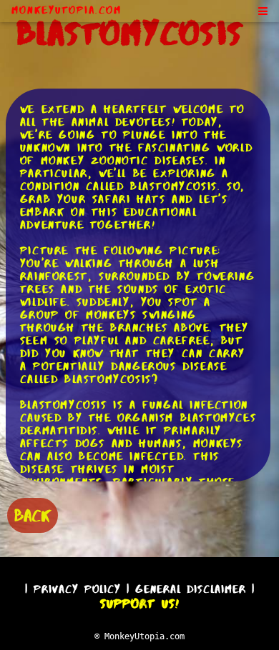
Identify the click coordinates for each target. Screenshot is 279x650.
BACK (32, 515)
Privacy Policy (77, 589)
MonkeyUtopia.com (66, 10)
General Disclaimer (190, 589)
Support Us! (139, 603)
